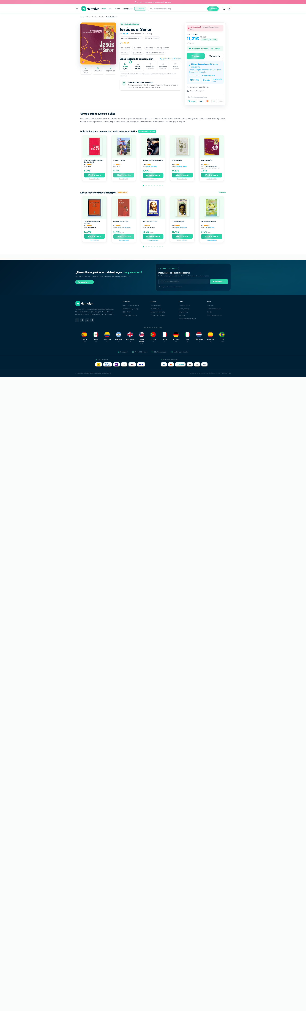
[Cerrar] (304, 2)
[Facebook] (92, 320)
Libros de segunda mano (131, 305)
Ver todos (222, 192)
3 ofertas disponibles (153, 179)
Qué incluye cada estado (172, 59)
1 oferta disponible (123, 178)
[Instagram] (77, 320)
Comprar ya (214, 56)
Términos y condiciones (214, 315)
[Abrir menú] (77, 8)
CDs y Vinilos (127, 312)
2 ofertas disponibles (94, 178)
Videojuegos (127, 9)
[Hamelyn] (90, 8)
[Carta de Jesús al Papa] (124, 207)
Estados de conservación (187, 318)
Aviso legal (210, 305)
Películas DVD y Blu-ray (130, 309)
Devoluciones (183, 312)
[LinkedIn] (87, 320)
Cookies (209, 312)
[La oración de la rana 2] (211, 207)
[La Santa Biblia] (182, 146)
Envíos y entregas (184, 309)
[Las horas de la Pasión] (153, 207)
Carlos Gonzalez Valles (181, 227)
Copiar (207, 80)
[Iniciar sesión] (229, 8)
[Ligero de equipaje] (182, 207)
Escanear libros (156, 305)
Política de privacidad (214, 309)
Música (117, 9)
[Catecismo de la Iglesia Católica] (94, 207)
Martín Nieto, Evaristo (181, 166)
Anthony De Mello (209, 227)
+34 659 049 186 (226, 373)
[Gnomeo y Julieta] (124, 146)
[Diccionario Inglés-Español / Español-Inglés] (94, 146)
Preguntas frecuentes (158, 315)
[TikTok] (82, 320)
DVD (110, 9)
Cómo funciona (156, 309)
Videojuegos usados (130, 315)
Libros (103, 9)
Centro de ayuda (184, 305)
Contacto (182, 315)
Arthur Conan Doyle (151, 166)
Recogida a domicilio (158, 312)
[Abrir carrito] (223, 8)
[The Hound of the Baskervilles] (153, 146)
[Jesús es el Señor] (211, 146)
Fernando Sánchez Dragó (124, 227)
